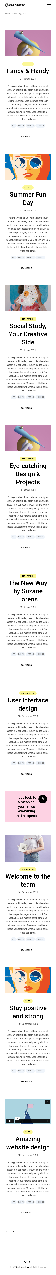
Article (28, 64)
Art (13, 126)
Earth (21, 126)
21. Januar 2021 (28, 78)
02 (14, 1231)
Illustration (28, 319)
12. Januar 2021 (28, 350)
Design (25, 869)
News (31, 693)
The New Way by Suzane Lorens (28, 591)
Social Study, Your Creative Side (28, 334)
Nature (30, 126)
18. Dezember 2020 (28, 716)
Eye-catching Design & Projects (28, 474)
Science (40, 126)
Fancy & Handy (28, 71)
